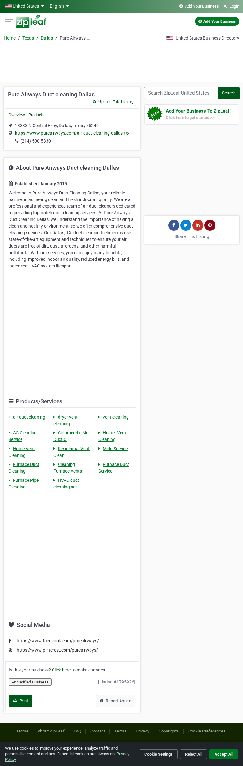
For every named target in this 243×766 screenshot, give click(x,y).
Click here (61, 669)
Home (10, 37)
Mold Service (115, 448)
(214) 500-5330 (35, 141)
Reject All (193, 754)
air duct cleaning (29, 417)
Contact (97, 731)
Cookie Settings (158, 754)
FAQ (77, 731)
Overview (17, 115)
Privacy (143, 731)
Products (36, 115)
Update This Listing (115, 102)
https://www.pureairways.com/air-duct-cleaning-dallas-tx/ (72, 133)
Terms (121, 731)
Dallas (47, 37)
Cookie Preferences (207, 731)
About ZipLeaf (51, 731)
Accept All (224, 754)
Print (23, 700)
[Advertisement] (121, 63)
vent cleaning (116, 417)
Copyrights (169, 731)
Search (228, 92)
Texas (28, 37)
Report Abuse (118, 700)
